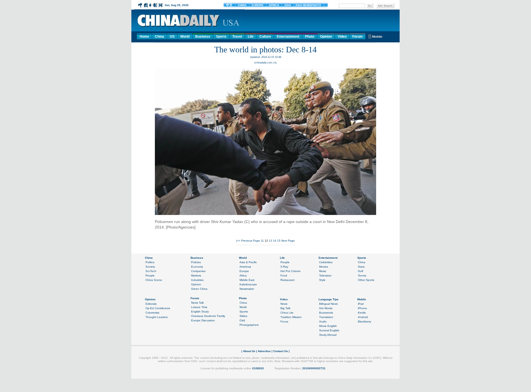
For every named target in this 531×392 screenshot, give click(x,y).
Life (251, 37)
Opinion (326, 37)
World (184, 37)
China (159, 37)
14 (274, 240)
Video (342, 37)
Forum (357, 37)
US (172, 37)
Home (144, 37)
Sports (221, 37)
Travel (237, 37)
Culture (265, 37)
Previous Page (250, 240)
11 (262, 240)
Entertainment (288, 37)
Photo (309, 37)
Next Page (288, 240)
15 (278, 240)
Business (202, 37)
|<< (238, 240)
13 (270, 240)
